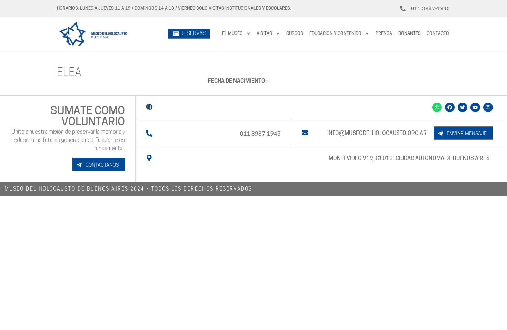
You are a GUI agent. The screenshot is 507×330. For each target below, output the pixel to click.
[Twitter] (462, 107)
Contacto (438, 33)
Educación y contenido (335, 33)
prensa (384, 33)
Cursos (294, 33)
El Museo (232, 33)
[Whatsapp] (437, 107)
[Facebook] (450, 107)
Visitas (264, 33)
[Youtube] (475, 107)
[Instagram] (488, 107)
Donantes (409, 33)
